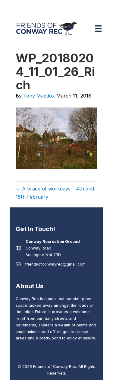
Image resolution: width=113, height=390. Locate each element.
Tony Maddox (39, 96)
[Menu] (98, 28)
